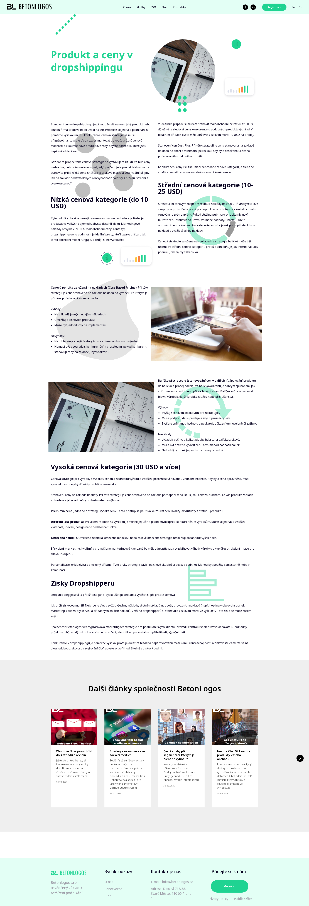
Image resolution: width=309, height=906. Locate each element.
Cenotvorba (113, 889)
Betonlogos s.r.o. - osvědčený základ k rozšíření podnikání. (67, 887)
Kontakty (179, 7)
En (293, 7)
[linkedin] (253, 7)
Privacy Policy (218, 899)
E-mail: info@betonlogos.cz (172, 882)
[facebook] (245, 7)
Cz (300, 7)
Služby (140, 7)
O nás (127, 7)
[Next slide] (300, 758)
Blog (164, 7)
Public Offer (243, 899)
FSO (153, 7)
